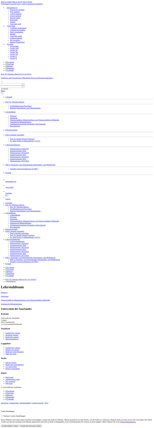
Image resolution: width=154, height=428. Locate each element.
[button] (4, 89)
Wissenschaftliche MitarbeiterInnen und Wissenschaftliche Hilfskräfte (34, 120)
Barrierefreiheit (25, 403)
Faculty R (13, 58)
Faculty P (13, 56)
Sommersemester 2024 (18, 159)
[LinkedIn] (9, 70)
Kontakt (8, 173)
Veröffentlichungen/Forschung (21, 106)
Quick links (11, 26)
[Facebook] (9, 62)
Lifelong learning (16, 38)
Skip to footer (27, 2)
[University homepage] (18, 4)
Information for (12, 8)
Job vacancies (15, 40)
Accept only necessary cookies (31, 426)
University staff (15, 24)
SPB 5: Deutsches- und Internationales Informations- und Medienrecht (30, 165)
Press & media (15, 18)
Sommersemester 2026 (18, 151)
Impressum (5, 403)
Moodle (12, 34)
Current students (16, 14)
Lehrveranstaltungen (12, 145)
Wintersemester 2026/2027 (19, 149)
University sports (16, 36)
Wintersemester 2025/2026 (19, 153)
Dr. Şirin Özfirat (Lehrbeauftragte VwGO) (25, 141)
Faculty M (13, 50)
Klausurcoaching (11, 130)
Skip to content (6, 2)
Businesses (14, 20)
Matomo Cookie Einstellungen (14, 416)
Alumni (12, 22)
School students (15, 16)
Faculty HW (14, 48)
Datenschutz (14, 403)
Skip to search (17, 2)
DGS (46, 403)
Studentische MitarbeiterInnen (20, 122)
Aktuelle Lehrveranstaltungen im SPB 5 (24, 169)
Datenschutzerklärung (128, 422)
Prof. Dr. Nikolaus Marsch (14, 102)
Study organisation (16, 32)
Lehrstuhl (8, 97)
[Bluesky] (9, 66)
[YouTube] (9, 64)
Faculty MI (14, 52)
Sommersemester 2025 (18, 155)
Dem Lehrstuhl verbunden (14, 135)
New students (15, 12)
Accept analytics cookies (10, 426)
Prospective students (17, 10)
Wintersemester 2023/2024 (19, 161)
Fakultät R (39, 4)
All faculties (14, 46)
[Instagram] (9, 68)
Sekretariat (13, 118)
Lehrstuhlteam (10, 112)
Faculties (10, 44)
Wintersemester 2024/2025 (19, 157)
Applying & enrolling (17, 30)
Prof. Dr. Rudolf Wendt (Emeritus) (22, 139)
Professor (13, 116)
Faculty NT (14, 54)
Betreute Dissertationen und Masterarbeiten (25, 108)
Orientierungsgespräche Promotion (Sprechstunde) (28, 124)
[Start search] (23, 84)
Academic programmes (18, 28)
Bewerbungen (15, 126)
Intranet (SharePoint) (17, 42)
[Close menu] (2, 93)
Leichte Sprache (37, 403)
